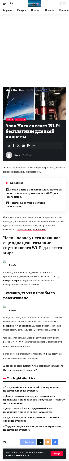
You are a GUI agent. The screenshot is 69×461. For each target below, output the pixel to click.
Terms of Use (22, 455)
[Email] (23, 145)
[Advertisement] (34, 49)
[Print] (28, 145)
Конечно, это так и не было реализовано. (25, 204)
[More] (33, 145)
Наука (10, 120)
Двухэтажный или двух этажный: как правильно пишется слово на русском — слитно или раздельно (34, 400)
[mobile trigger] (6, 3)
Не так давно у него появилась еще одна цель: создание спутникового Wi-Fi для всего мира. (34, 193)
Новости (20, 120)
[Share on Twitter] (18, 145)
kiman (17, 155)
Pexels (12, 265)
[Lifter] (34, 3)
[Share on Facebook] (13, 145)
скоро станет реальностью (31, 229)
